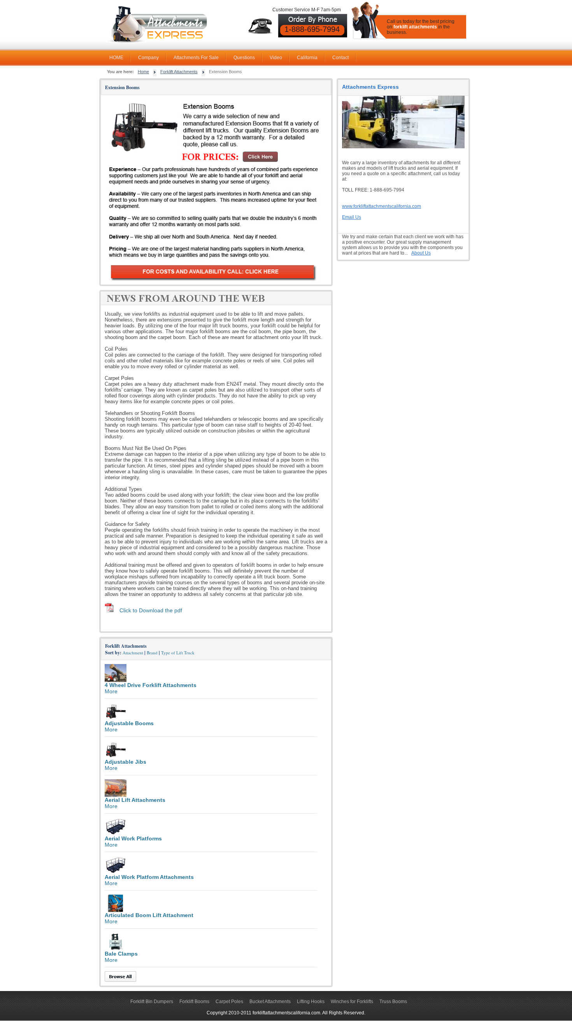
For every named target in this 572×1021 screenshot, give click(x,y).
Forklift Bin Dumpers (151, 1001)
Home (143, 71)
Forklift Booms (194, 1001)
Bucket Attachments (270, 1001)
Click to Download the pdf (150, 610)
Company (148, 57)
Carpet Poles (229, 1001)
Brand (152, 652)
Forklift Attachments (179, 71)
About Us (421, 253)
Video (276, 57)
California (307, 57)
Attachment (133, 652)
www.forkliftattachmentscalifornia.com (381, 206)
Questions (244, 57)
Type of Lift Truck (178, 652)
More (111, 691)
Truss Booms (393, 1001)
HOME (116, 57)
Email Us (351, 217)
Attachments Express (370, 87)
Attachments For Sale (196, 57)
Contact (340, 57)
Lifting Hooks (311, 1001)
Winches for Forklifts (352, 1001)
